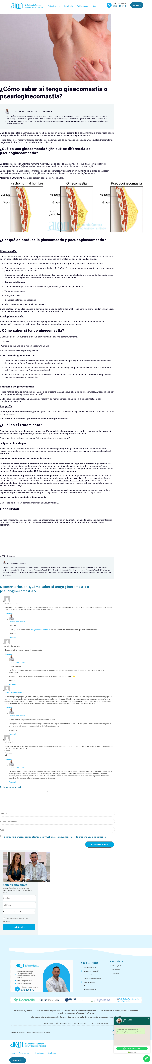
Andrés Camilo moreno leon (14, 693)
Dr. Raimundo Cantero (17, 622)
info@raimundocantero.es (40, 630)
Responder (8, 613)
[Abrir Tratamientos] (60, 6)
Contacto (137, 5)
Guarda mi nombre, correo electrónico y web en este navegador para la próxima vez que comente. (55, 837)
